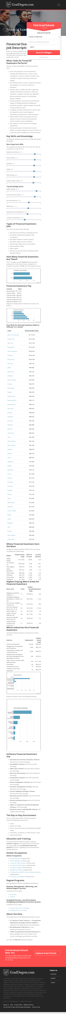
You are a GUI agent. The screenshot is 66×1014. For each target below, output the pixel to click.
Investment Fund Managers (18, 865)
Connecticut (10, 339)
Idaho (9, 498)
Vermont (10, 486)
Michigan (10, 523)
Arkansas (10, 506)
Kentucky (10, 482)
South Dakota (11, 441)
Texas (9, 474)
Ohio (8, 527)
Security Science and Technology (19, 908)
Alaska (9, 515)
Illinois (9, 367)
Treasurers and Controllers (18, 863)
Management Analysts (16, 870)
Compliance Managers (16, 867)
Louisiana (10, 421)
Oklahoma (10, 461)
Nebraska (10, 470)
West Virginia (11, 535)
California (10, 355)
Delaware (10, 376)
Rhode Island (11, 396)
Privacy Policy (18, 1005)
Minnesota (10, 372)
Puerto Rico (10, 539)
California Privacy (28, 1005)
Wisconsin (10, 408)
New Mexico (11, 502)
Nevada (9, 412)
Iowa (8, 437)
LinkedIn (53, 978)
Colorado (10, 363)
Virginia (9, 392)
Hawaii (9, 531)
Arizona (9, 478)
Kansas (9, 453)
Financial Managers (15, 861)
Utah (8, 457)
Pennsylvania (11, 404)
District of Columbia (13, 335)
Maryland (10, 416)
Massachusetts (11, 400)
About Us (6, 1005)
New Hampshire (12, 351)
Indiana (9, 466)
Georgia (9, 490)
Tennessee (10, 433)
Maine (9, 519)
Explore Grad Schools (46, 953)
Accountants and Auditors (17, 876)
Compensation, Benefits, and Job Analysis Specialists (25, 872)
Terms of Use (36, 1007)
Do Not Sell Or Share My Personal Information (17, 1007)
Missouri (9, 429)
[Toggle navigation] (58, 5)
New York (10, 343)
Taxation (12, 897)
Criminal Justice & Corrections (18, 910)
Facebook (53, 974)
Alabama (9, 449)
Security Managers (15, 858)
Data (11, 1005)
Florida (9, 494)
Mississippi (10, 388)
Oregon (9, 384)
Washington (10, 347)
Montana (10, 425)
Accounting (13, 894)
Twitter (53, 982)
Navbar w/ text (20, 5)
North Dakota (11, 445)
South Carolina (11, 511)
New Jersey (10, 359)
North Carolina (11, 380)
